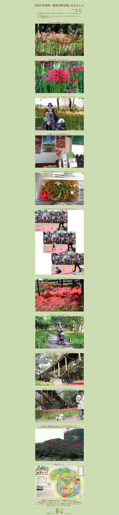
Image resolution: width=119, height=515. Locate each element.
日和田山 (49, 426)
